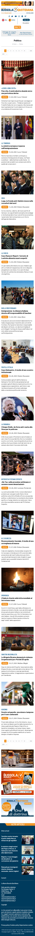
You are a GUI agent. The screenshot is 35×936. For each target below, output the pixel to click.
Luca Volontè (22, 97)
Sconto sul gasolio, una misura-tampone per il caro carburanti (17, 713)
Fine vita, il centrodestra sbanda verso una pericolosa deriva (16, 92)
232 (31, 51)
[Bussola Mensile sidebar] (17, 783)
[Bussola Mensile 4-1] (17, 759)
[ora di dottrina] (17, 807)
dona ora (26, 20)
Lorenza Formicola (24, 488)
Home (15, 44)
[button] (17, 27)
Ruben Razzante (23, 207)
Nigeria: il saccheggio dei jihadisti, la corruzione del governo (9, 859)
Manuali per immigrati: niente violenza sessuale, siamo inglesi (10, 869)
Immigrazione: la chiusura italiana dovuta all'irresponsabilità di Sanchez (16, 312)
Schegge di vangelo (9, 32)
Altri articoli (18, 824)
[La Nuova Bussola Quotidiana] (17, 10)
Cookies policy (14, 925)
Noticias (13, 20)
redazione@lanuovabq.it (8, 897)
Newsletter (26, 23)
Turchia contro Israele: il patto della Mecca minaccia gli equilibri (9, 838)
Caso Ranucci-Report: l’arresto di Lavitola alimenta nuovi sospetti (14, 257)
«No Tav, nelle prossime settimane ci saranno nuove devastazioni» (15, 483)
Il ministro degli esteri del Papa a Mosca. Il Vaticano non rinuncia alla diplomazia (9, 850)
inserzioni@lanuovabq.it (8, 901)
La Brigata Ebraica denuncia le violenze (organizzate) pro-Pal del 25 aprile (17, 658)
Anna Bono (21, 317)
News (6, 20)
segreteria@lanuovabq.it (8, 899)
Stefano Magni (22, 663)
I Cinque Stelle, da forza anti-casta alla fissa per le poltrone (16, 428)
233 (3, 54)
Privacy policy (5, 925)
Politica (21, 44)
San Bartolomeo (25, 33)
